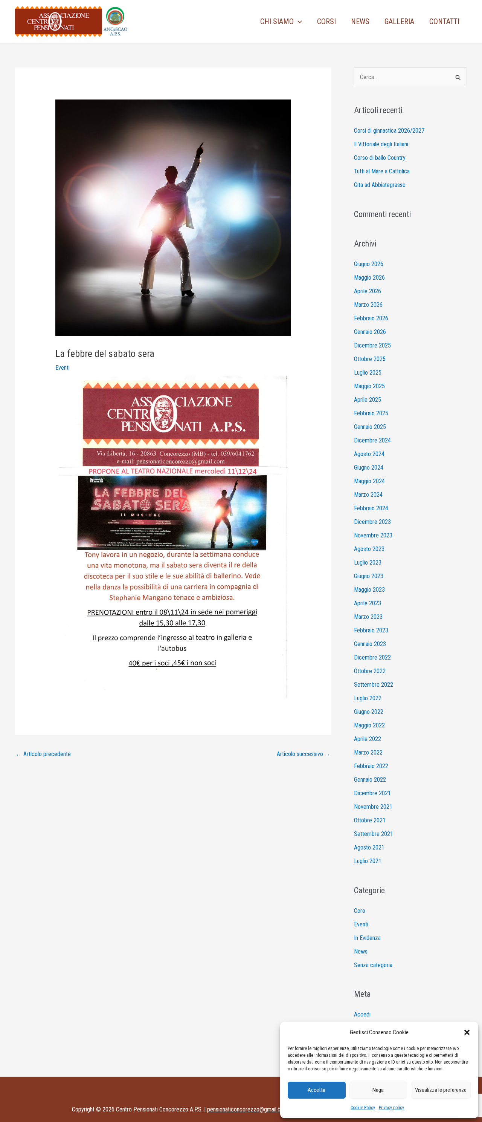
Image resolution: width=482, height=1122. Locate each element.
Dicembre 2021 (372, 793)
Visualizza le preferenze (441, 1090)
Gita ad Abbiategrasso (380, 184)
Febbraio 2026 (371, 318)
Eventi (62, 367)
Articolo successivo (304, 754)
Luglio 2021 (367, 861)
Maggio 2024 (369, 481)
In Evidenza (367, 937)
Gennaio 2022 (370, 779)
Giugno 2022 (368, 711)
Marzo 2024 (368, 494)
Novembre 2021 (373, 806)
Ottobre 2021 (370, 820)
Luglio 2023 (367, 562)
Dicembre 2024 (372, 440)
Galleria (399, 21)
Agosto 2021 (369, 847)
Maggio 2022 (369, 725)
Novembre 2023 (373, 535)
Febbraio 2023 (371, 630)
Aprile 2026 (367, 291)
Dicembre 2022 (372, 657)
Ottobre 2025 (370, 359)
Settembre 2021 (373, 833)
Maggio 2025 (369, 386)
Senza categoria (373, 965)
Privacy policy (391, 1107)
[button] (467, 1032)
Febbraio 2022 (371, 766)
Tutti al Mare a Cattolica (382, 171)
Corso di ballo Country (380, 157)
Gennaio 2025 (370, 426)
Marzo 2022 (368, 752)
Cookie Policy (363, 1107)
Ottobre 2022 (370, 671)
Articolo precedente (43, 754)
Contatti (444, 21)
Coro (359, 910)
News (360, 21)
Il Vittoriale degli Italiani (381, 144)
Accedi (362, 1014)
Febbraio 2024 (371, 508)
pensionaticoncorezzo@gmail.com (247, 1109)
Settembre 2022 (373, 684)
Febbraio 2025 (371, 413)
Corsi (326, 21)
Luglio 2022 (367, 698)
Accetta (316, 1090)
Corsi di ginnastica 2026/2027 (389, 130)
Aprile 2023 (367, 603)
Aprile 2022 (367, 738)
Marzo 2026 (368, 304)
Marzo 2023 (368, 616)
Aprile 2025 (367, 399)
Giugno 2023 (368, 576)
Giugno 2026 (368, 264)
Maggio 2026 (369, 277)
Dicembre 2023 (372, 521)
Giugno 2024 (368, 467)
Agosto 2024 (369, 454)
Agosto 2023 (369, 549)
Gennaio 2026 (370, 331)
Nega (378, 1090)
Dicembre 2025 (372, 345)
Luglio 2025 (367, 372)
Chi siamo (277, 21)
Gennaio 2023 (370, 643)
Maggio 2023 (369, 589)
